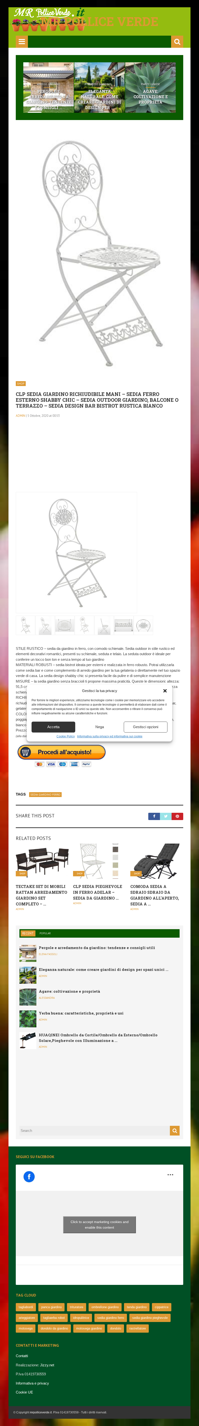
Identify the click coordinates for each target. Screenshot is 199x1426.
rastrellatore (137, 1328)
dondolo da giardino (54, 1328)
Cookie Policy (66, 736)
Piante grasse (150, 84)
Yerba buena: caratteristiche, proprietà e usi (81, 1013)
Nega (99, 727)
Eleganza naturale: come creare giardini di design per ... (99, 99)
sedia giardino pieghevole (150, 1318)
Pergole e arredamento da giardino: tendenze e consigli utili (97, 947)
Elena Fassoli (48, 954)
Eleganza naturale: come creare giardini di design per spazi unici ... (103, 969)
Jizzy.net (47, 1365)
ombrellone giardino (105, 1307)
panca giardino (51, 1307)
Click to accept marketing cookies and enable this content (100, 1224)
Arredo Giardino (48, 84)
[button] (165, 690)
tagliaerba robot (54, 1318)
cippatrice (161, 1307)
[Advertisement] (99, 458)
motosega (26, 1328)
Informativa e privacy (32, 1383)
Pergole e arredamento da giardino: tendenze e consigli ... (48, 99)
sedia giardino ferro (45, 794)
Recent (28, 933)
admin (20, 416)
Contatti (22, 1356)
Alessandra (47, 997)
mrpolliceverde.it (41, 1412)
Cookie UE (24, 1392)
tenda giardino (137, 1307)
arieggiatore (27, 1318)
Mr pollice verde (99, 21)
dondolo (115, 1328)
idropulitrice (81, 1318)
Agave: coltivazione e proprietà (150, 97)
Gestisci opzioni (145, 727)
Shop (21, 383)
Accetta (53, 727)
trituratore (76, 1307)
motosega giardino (89, 1328)
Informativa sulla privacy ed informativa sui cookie (109, 736)
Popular (45, 933)
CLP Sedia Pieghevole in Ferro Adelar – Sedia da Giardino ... (97, 892)
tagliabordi (26, 1307)
